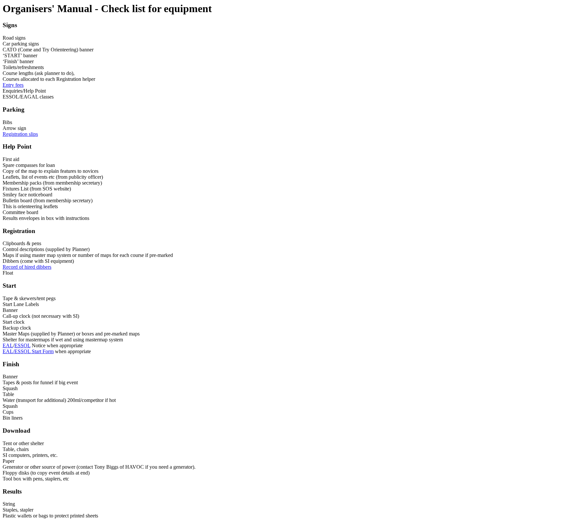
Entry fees (13, 85)
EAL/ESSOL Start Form (28, 351)
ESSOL (22, 345)
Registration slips (20, 134)
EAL (8, 345)
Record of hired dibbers (27, 267)
